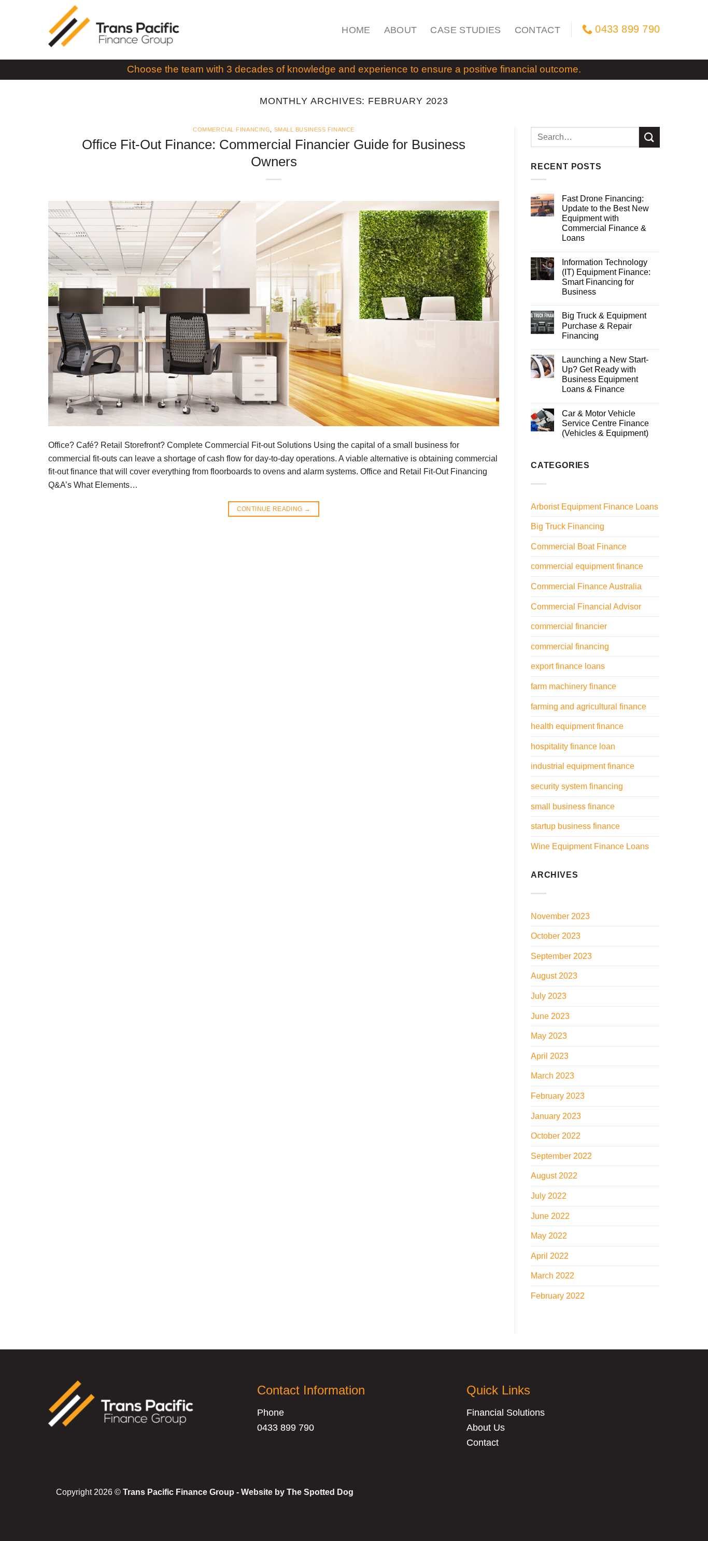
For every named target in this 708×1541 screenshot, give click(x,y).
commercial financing (231, 129)
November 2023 (560, 916)
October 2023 (555, 936)
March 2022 (552, 1275)
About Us (485, 1427)
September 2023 (561, 956)
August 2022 (554, 1175)
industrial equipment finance (582, 766)
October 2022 (555, 1135)
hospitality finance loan (573, 746)
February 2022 (558, 1295)
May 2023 (549, 1035)
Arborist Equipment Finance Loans (594, 506)
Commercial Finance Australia (586, 586)
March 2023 (552, 1075)
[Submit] (649, 137)
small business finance (314, 129)
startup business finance (575, 826)
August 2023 (554, 975)
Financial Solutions (505, 1412)
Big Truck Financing (567, 526)
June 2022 (550, 1216)
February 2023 (558, 1096)
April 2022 (550, 1256)
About (400, 30)
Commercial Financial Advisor (586, 606)
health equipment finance (577, 726)
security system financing (577, 786)
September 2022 (561, 1156)
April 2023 (550, 1056)
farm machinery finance (573, 686)
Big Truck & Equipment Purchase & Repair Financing (604, 325)
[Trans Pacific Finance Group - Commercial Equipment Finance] (115, 30)
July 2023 (549, 996)
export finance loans (568, 666)
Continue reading (274, 509)
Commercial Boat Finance (579, 546)
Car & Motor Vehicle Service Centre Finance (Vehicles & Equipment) (605, 423)
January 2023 (556, 1116)
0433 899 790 (285, 1427)
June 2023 (550, 1016)
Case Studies (465, 30)
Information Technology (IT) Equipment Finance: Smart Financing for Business (606, 277)
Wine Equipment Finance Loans (590, 846)
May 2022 (549, 1235)
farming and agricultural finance (588, 706)
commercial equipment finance (587, 566)
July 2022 (549, 1195)
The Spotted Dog (320, 1492)
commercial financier (569, 626)
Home (356, 30)
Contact (537, 30)
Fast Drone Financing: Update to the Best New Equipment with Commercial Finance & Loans (605, 218)
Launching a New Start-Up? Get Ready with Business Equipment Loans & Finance (605, 374)
